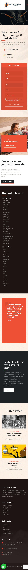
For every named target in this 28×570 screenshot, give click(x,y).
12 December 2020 (14, 432)
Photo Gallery (6, 530)
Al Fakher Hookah (7, 507)
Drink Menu (6, 513)
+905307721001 (7, 554)
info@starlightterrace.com (10, 549)
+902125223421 (8, 553)
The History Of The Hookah (14, 464)
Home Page (6, 524)
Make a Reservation (8, 533)
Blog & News (6, 528)
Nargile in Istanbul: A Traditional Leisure (14, 434)
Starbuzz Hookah (7, 505)
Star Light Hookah (7, 566)
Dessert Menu (6, 511)
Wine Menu (6, 515)
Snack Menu (6, 509)
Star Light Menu (7, 526)
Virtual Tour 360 (7, 531)
